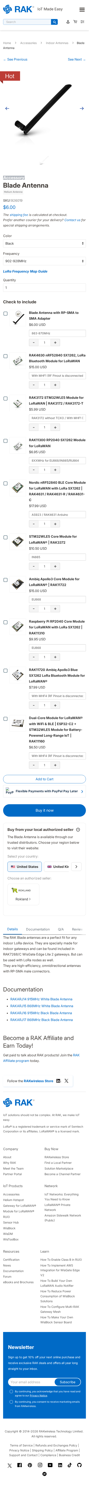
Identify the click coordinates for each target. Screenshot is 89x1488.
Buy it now (45, 810)
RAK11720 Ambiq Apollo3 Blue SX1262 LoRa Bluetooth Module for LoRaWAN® (57, 675)
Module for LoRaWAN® (18, 1211)
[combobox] (27, 22)
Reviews (78, 929)
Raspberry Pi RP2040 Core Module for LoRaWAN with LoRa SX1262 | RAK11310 (57, 627)
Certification (11, 1259)
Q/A (61, 929)
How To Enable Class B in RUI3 (61, 1259)
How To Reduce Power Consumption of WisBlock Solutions (57, 1296)
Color (7, 236)
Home (7, 43)
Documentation (38, 929)
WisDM (8, 1233)
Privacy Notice (38, 1395)
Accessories (28, 43)
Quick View (18, 318)
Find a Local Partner (58, 1162)
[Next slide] (76, 866)
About (7, 1157)
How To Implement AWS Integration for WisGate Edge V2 (60, 1270)
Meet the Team (13, 1168)
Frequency (11, 253)
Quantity (9, 280)
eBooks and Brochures (18, 1282)
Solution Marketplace (58, 1168)
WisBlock (9, 1228)
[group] (24, 867)
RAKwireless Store (56, 1157)
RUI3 (6, 1217)
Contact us (72, 220)
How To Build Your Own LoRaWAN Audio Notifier (56, 1283)
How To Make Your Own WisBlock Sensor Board (56, 1319)
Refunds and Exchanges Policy (56, 1445)
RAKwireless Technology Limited (61, 1431)
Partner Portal (12, 1174)
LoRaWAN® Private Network (57, 1207)
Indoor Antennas (57, 43)
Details (12, 929)
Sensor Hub (11, 1222)
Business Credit (69, 1455)
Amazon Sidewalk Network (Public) (62, 1218)
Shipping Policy (42, 1450)
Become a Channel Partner (62, 1174)
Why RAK (9, 1162)
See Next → (77, 59)
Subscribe (67, 1382)
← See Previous (15, 59)
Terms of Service (21, 1445)
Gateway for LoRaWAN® (19, 1205)
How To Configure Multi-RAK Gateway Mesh (59, 1309)
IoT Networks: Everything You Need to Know (61, 1197)
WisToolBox (11, 1239)
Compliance (48, 1455)
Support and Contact (23, 1455)
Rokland (22, 899)
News (7, 1265)
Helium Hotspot (13, 1200)
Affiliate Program (66, 1450)
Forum (7, 1276)
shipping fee (19, 215)
